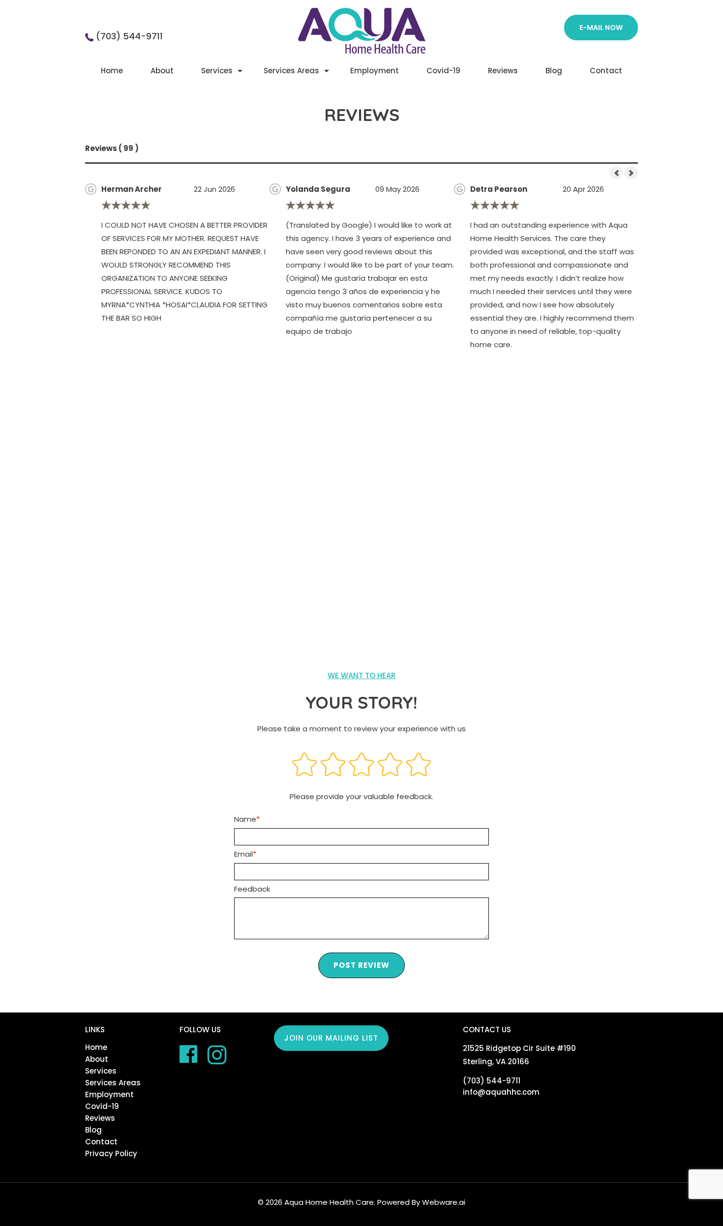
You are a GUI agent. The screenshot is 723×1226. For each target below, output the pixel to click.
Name (245, 819)
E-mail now (601, 27)
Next (631, 172)
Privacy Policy (111, 1153)
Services (217, 70)
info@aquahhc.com (501, 1092)
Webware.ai (443, 1202)
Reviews (503, 70)
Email (243, 854)
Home (112, 70)
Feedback (252, 889)
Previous (616, 172)
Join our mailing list (331, 1038)
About (162, 70)
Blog (553, 70)
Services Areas (291, 70)
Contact (606, 70)
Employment (374, 70)
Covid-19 (443, 70)
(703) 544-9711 (129, 36)
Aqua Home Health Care (329, 1202)
